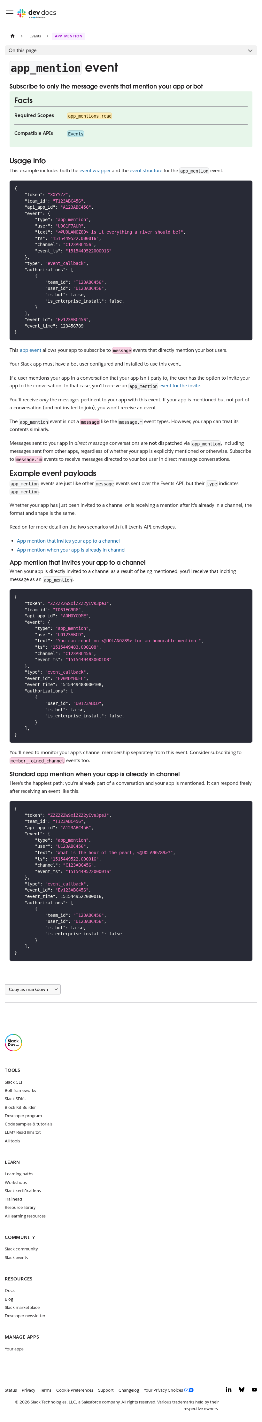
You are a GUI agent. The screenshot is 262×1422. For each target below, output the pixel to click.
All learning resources (25, 1216)
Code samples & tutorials (28, 1124)
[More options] (56, 989)
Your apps (14, 1349)
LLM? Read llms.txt (23, 1132)
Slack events (16, 1257)
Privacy (28, 1390)
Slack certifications (23, 1191)
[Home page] (12, 36)
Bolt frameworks (20, 1090)
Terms (45, 1390)
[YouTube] (254, 1391)
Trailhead (13, 1199)
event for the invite (179, 386)
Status (11, 1390)
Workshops (16, 1182)
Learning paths (19, 1174)
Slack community (21, 1249)
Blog (9, 1299)
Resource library (20, 1207)
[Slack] (13, 1050)
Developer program (23, 1115)
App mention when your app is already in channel (71, 550)
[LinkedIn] (229, 1391)
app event (30, 350)
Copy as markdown (28, 989)
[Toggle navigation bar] (9, 13)
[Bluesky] (241, 1391)
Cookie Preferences (74, 1390)
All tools (12, 1141)
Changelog (129, 1390)
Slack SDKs (15, 1098)
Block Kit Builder (20, 1107)
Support (106, 1390)
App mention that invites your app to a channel (68, 541)
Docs (10, 1290)
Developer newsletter (25, 1315)
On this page (22, 50)
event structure (146, 170)
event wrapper (95, 170)
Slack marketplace (22, 1307)
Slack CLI (13, 1082)
